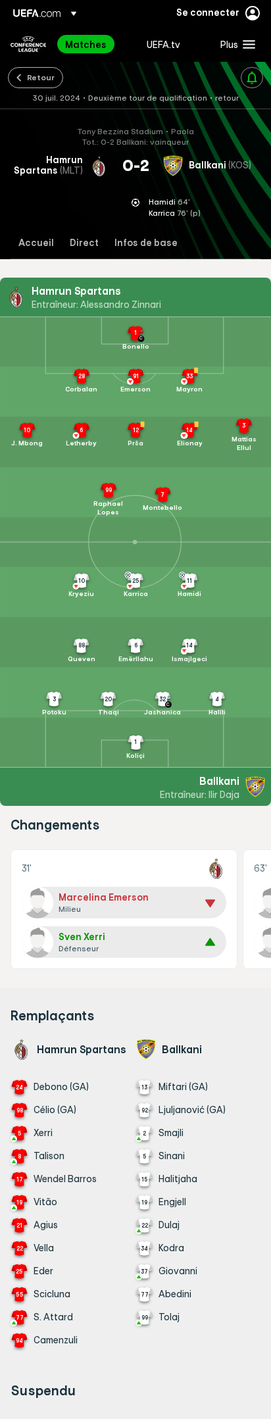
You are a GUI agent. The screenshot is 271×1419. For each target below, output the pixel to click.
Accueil (36, 243)
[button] (235, 44)
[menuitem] (95, 44)
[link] (86, 44)
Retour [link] (41, 77)
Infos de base (146, 243)
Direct (84, 243)
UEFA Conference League (28, 44)
